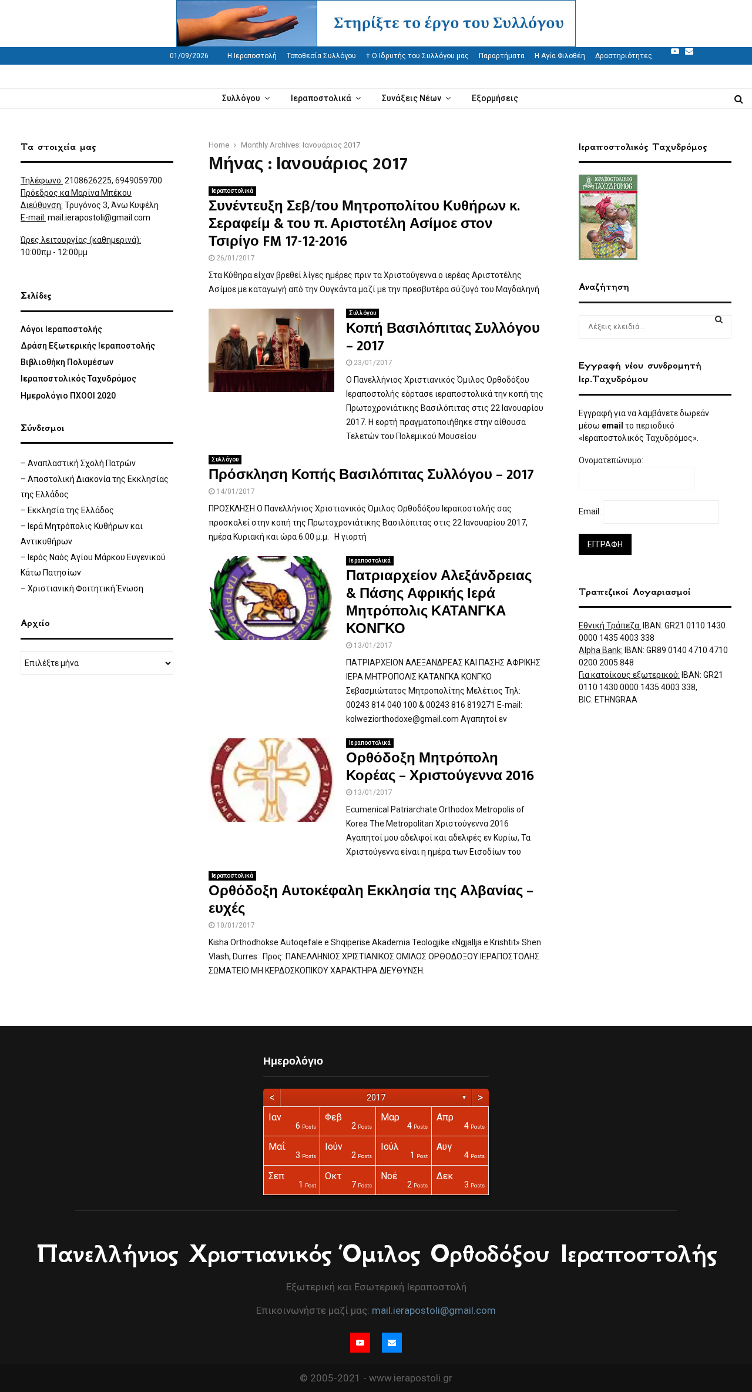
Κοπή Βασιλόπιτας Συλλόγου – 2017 (443, 337)
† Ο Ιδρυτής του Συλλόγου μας (417, 56)
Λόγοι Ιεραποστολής (61, 329)
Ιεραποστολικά (321, 98)
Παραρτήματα (502, 56)
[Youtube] (675, 51)
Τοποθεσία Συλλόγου (321, 56)
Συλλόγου (241, 98)
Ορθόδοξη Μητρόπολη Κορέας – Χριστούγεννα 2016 (440, 767)
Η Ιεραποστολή (252, 56)
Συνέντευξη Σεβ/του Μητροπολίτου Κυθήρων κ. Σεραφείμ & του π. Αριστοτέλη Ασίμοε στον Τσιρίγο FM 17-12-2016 (364, 224)
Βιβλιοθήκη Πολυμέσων (67, 362)
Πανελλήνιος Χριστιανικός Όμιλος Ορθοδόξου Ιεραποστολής (376, 1254)
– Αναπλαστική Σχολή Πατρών (78, 463)
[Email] (689, 51)
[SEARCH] (718, 319)
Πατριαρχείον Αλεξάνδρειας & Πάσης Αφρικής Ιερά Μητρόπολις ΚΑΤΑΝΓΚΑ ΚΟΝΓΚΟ (439, 602)
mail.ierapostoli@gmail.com (99, 217)
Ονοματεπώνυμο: (612, 460)
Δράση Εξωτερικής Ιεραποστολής (88, 345)
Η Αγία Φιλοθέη (560, 56)
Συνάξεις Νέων (411, 98)
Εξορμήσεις (495, 98)
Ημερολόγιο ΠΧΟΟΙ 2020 (68, 395)
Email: (591, 511)
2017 (376, 1097)
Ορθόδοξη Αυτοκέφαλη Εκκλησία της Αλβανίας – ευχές (371, 900)
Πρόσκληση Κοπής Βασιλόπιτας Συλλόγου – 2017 (371, 475)
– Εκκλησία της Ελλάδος (67, 510)
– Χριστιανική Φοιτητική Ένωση (82, 588)
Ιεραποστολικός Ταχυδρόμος (78, 378)
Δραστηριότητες (623, 56)
